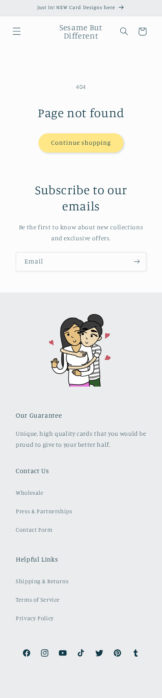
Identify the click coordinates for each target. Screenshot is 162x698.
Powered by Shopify (112, 693)
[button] (16, 31)
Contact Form (34, 529)
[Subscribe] (137, 261)
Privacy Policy (35, 618)
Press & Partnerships (44, 511)
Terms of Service (38, 599)
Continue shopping (81, 142)
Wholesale (30, 492)
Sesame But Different (67, 693)
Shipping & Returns (42, 581)
